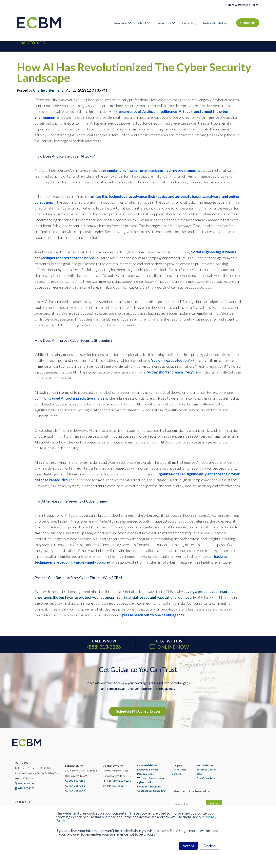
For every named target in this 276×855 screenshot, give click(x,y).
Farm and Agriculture (149, 786)
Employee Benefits (147, 769)
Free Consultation (206, 778)
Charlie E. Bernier (47, 90)
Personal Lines (145, 773)
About (142, 23)
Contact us (247, 22)
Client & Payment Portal (242, 4)
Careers (176, 773)
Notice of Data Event (216, 23)
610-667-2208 (26, 788)
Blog (199, 773)
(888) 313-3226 (104, 647)
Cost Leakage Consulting (151, 790)
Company (177, 765)
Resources (164, 23)
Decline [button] (209, 845)
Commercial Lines (147, 765)
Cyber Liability (145, 782)
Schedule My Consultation (138, 711)
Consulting (189, 23)
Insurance (120, 23)
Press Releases (204, 765)
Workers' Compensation (151, 778)
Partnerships (179, 769)
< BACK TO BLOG (31, 43)
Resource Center (206, 769)
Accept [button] (188, 845)
